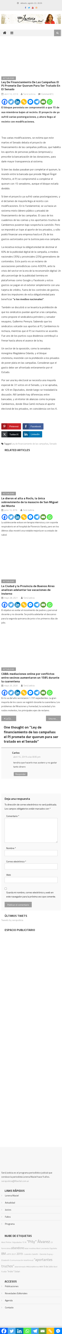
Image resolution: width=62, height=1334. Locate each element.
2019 (19, 1254)
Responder (20, 774)
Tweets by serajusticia (12, 920)
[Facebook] (4, 102)
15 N (24, 1242)
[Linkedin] (17, 102)
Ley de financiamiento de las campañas (30, 443)
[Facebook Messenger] (30, 102)
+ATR (8, 1254)
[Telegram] (37, 102)
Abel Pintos (6, 1242)
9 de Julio (48, 1266)
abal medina (30, 1248)
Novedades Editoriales (16, 1293)
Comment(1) (47, 94)
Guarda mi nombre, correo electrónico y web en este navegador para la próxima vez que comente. (31, 894)
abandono (17, 1247)
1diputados (17, 1242)
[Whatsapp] (50, 102)
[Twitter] (11, 102)
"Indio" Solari (13, 1271)
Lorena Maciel (12, 1195)
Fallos (8, 1216)
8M (3, 1253)
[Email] (43, 102)
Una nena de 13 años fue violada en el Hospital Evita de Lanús (55, 718)
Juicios (8, 1209)
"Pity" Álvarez (38, 1241)
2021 (13, 1254)
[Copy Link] (24, 102)
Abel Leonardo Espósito (46, 1248)
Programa (10, 1224)
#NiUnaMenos (32, 1266)
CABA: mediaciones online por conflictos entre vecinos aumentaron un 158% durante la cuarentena (30, 678)
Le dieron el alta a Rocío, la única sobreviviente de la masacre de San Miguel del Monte (29, 502)
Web (8, 874)
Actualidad (8, 78)
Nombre (11, 848)
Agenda (9, 1300)
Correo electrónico (16, 861)
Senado (53, 443)
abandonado (20, 1266)
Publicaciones (12, 1286)
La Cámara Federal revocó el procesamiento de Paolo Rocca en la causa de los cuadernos (11, 718)
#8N (41, 1266)
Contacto (9, 1307)
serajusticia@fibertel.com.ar (15, 1181)
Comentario (12, 816)
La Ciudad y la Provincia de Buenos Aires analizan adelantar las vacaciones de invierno (28, 590)
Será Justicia (29, 94)
